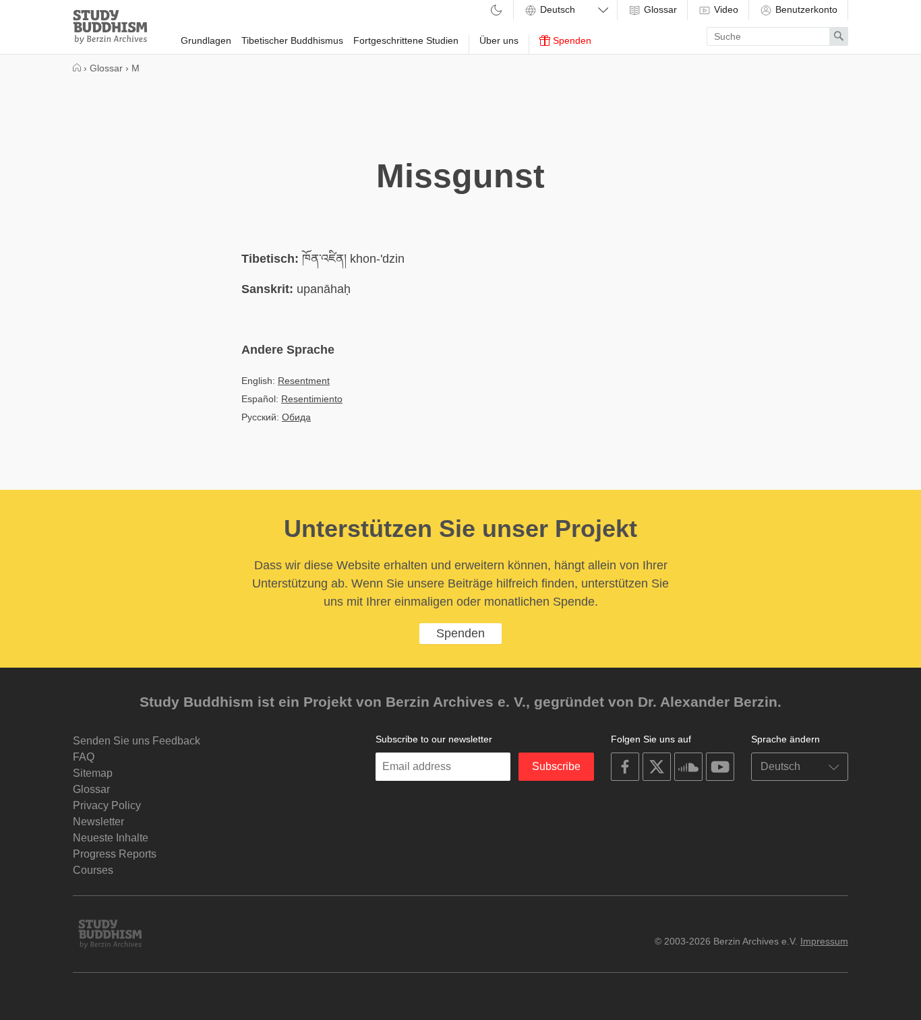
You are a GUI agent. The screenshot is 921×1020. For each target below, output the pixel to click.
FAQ (83, 757)
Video (724, 9)
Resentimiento (312, 398)
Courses (93, 870)
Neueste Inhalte (110, 837)
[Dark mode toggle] (496, 11)
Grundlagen (206, 40)
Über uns (498, 40)
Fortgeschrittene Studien (405, 40)
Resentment (304, 380)
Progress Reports (114, 854)
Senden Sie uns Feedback (136, 740)
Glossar (659, 9)
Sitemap (93, 773)
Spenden (570, 40)
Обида (296, 417)
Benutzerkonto (805, 9)
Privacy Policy (107, 805)
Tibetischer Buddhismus (292, 40)
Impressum (824, 941)
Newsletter (98, 821)
